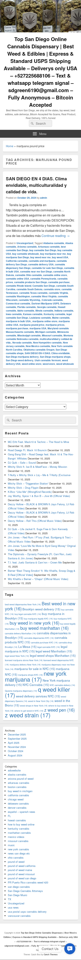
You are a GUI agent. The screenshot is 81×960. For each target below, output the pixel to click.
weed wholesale (65, 364)
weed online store (31, 364)
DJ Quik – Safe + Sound (22, 462)
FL (9, 816)
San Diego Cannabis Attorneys (25, 891)
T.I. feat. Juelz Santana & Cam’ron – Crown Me (35, 562)
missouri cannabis (18, 841)
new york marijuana (35, 676)
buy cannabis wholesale (25, 253)
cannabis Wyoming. (29, 300)
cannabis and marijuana (42, 261)
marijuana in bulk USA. (18, 321)
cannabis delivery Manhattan (20, 633)
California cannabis (17, 261)
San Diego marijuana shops (55, 356)
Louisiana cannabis (40, 317)
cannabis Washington (18, 296)
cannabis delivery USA (41, 264)
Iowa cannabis (14, 314)
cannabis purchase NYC (44, 642)
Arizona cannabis (27, 246)
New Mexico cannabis (38, 346)
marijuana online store (44, 321)
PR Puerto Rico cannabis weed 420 (28, 882)
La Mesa (27, 646)
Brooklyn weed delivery (41, 609)
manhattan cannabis (19, 833)
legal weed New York (17, 655)
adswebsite (14, 770)
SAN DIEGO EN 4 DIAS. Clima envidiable (47, 353)
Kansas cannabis (32, 314)
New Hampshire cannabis (47, 342)
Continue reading (55, 235)
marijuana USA (37, 328)
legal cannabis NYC (48, 647)
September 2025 (17, 738)
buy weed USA (60, 257)
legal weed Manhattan (54, 651)
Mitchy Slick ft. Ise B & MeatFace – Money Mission (37, 467)
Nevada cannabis (22, 342)
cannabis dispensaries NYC (39, 637)
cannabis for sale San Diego (47, 268)
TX (9, 899)
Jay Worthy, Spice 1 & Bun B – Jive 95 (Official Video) (39, 496)
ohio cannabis (16, 857)
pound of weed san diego (22, 878)
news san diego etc (19, 853)
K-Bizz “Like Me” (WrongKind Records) (30, 492)
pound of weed (16, 862)
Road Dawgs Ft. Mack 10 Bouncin (27, 450)
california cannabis (18, 795)
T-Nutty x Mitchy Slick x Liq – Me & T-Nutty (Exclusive (39, 475)
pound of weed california (21, 866)
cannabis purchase (59, 282)
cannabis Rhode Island (18, 285)
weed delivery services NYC (38, 696)
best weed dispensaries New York (23, 604)
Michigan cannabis (45, 332)
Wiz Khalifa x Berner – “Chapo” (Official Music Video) (38, 579)
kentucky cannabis (18, 828)
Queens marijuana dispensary (21, 690)
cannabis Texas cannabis (33, 293)
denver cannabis (17, 807)
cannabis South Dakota (29, 289)
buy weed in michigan (20, 791)
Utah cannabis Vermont (48, 360)
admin (43, 197)
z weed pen (59, 709)
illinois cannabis (44, 310)
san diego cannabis (19, 887)
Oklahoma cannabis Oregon (38, 349)
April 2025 (13, 743)
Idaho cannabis (25, 310)
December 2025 (17, 734)
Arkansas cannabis (49, 246)
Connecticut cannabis (18, 303)
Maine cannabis (61, 317)
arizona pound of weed (20, 778)
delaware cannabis (18, 803)
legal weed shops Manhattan (53, 655)
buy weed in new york (34, 622)
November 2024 (17, 747)
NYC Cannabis (36, 684)
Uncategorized (25, 243)
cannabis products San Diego (30, 282)
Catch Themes (51, 954)
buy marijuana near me (53, 253)
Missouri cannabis (52, 335)
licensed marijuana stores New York (24, 660)
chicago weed (15, 799)
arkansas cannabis (18, 783)
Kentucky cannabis (54, 314)
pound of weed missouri (21, 874)
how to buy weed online (21, 824)
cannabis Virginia (58, 293)
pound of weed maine (20, 870)
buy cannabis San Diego (42, 250)
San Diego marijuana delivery (22, 356)
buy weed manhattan (44, 628)
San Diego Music (17, 895)
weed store (49, 364)
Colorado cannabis (52, 300)
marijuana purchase (17, 328)
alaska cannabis (17, 774)
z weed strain (28, 715)
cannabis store (52, 289)
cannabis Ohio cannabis (28, 275)
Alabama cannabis (53, 243)
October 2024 (15, 751)
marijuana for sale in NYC (34, 668)
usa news (13, 907)
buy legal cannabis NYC (28, 614)
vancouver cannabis (19, 916)
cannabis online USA (17, 278)
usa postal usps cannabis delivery (27, 911)
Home (9, 146)
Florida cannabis (26, 307)
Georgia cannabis (47, 307)
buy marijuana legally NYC (38, 618)
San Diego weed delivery (19, 360)
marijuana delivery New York (25, 664)
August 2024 (15, 755)
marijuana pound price (31, 325)
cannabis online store (55, 275)
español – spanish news (21, 812)
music (11, 845)
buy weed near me (40, 257)
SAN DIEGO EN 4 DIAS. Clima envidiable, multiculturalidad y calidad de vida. (36, 185)
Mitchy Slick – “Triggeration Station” (28, 483)
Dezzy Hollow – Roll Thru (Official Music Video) (35, 521)
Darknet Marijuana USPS (45, 303)
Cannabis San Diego (43, 285)
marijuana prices (55, 325)
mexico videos (16, 837)
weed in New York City (41, 701)
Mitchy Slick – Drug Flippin (23, 487)
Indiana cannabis (63, 310)
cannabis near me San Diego (36, 271)
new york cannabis (18, 849)
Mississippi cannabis (29, 335)
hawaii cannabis (17, 820)
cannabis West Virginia (44, 296)
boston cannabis (17, 787)
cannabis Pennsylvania (43, 278)
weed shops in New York (34, 705)
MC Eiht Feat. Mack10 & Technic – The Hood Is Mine (38, 442)
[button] (70, 949)
